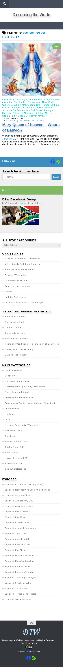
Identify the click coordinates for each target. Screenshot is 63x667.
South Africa (11, 452)
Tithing (8, 292)
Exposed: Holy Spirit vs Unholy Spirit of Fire (27, 490)
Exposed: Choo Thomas (17, 512)
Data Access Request (16, 355)
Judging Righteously (15, 297)
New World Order (13, 430)
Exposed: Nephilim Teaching (19, 555)
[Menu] (59, 4)
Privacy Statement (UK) (17, 458)
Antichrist (17, 107)
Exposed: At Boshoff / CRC (19, 501)
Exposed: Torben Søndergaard (20, 594)
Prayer (43, 115)
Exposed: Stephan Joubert (19, 583)
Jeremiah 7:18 (10, 138)
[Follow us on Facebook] (52, 161)
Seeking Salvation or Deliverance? (22, 259)
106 (58, 47)
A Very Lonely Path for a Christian (22, 264)
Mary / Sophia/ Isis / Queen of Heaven (27, 114)
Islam (8, 420)
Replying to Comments (17, 338)
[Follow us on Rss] (58, 161)
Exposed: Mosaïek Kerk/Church (21, 561)
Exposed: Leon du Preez (17, 545)
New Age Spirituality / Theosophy (22, 102)
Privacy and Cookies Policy (19, 349)
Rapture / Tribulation (16, 275)
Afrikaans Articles (14, 463)
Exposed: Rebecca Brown (18, 566)
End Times (36, 110)
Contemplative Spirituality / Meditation (25, 387)
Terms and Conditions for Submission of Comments (32, 344)
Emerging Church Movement (19, 398)
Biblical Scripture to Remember (27, 109)
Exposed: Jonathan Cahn (18, 539)
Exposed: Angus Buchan (17, 495)
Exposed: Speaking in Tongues (21, 577)
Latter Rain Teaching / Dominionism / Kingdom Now (30, 99)
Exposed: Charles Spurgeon (19, 506)
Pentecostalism (31, 104)
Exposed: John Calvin (16, 533)
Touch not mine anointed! (18, 286)
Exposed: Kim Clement (16, 550)
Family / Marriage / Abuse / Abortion (27, 112)
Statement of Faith (15, 322)
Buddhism (10, 376)
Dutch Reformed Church (17, 392)
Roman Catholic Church (17, 441)
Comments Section (15, 333)
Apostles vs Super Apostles (19, 270)
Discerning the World (31, 14)
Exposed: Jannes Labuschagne (21, 528)
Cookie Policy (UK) (15, 447)
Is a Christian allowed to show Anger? (24, 302)
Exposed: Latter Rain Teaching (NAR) (24, 484)
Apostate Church (33, 107)
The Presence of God (16, 281)
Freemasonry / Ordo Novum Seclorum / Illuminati (30, 403)
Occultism (16, 104)
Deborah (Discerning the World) (25, 120)
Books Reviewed (13, 370)
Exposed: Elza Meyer (15, 517)
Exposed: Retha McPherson (19, 572)
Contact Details (13, 327)
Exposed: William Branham (18, 599)
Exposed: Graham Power (17, 523)
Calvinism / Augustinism (17, 381)
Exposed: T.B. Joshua (16, 588)
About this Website (15, 316)
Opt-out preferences (15, 469)
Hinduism (10, 414)
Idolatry (39, 113)
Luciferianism (12, 408)
